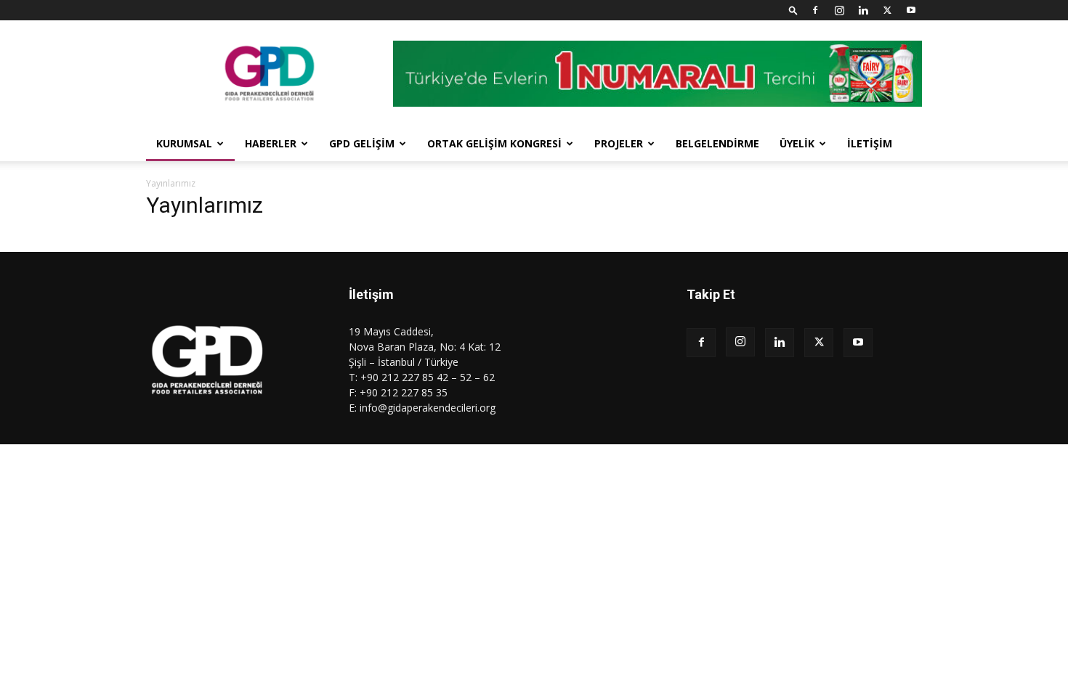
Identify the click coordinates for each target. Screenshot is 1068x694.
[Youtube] (911, 10)
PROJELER (618, 143)
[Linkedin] (863, 10)
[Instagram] (839, 10)
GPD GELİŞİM (362, 143)
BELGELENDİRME (717, 143)
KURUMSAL (184, 143)
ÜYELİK (797, 143)
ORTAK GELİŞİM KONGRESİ (494, 143)
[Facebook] (815, 10)
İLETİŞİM (869, 143)
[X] (887, 10)
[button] (793, 9)
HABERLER (270, 143)
